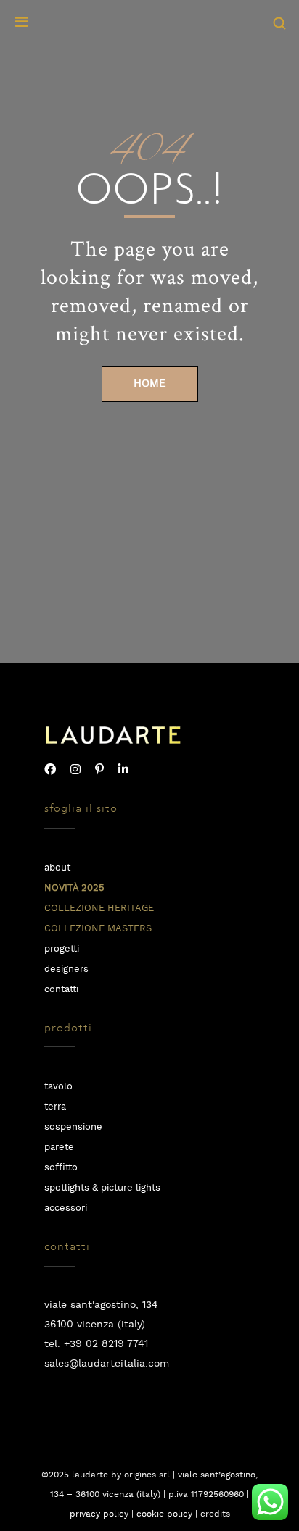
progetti (61, 949)
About (57, 868)
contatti (61, 989)
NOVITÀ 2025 (74, 888)
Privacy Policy (99, 1513)
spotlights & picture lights (102, 1188)
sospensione (73, 1127)
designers (66, 969)
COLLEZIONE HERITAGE (99, 908)
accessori (65, 1208)
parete (59, 1147)
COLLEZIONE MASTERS (98, 929)
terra (55, 1107)
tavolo (58, 1086)
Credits (215, 1513)
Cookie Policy (164, 1513)
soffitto (61, 1168)
